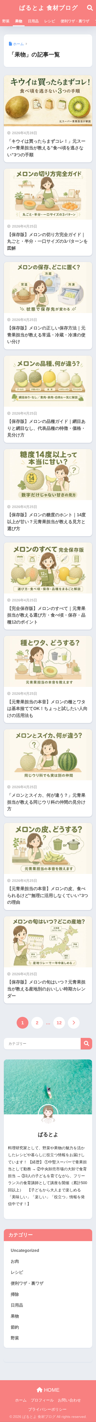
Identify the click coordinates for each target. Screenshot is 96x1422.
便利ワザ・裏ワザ (75, 21)
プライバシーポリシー (47, 1409)
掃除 (15, 1294)
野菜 (5, 21)
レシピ (49, 21)
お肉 (15, 1261)
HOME (50, 1390)
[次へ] (74, 1023)
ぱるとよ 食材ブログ (48, 8)
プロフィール (42, 1400)
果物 (18, 21)
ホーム (21, 1400)
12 (59, 1022)
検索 (86, 1043)
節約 (15, 1327)
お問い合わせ (69, 1400)
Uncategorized (25, 1250)
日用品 (33, 21)
